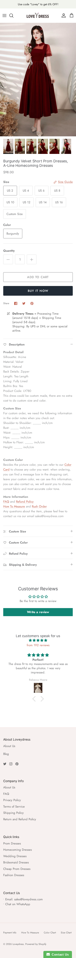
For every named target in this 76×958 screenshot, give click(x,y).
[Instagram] (10, 763)
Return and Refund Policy (19, 819)
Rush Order (39, 506)
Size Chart (66, 932)
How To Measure (14, 506)
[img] (38, 640)
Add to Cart (38, 277)
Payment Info (9, 932)
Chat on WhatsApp (17, 904)
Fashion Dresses (13, 875)
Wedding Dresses (15, 856)
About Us (9, 746)
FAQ (6, 501)
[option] (38, 79)
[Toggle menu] (4, 15)
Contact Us (59, 954)
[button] (35, 699)
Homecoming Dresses (17, 849)
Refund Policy (25, 501)
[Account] (62, 15)
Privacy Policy (12, 800)
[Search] (13, 15)
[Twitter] (4, 763)
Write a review (38, 612)
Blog (6, 754)
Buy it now (38, 291)
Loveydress (18, 944)
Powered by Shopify (35, 944)
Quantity (9, 251)
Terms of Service (14, 806)
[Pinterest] (16, 763)
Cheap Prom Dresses (16, 869)
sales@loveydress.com (28, 899)
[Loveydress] (38, 15)
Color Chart (50, 932)
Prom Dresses (12, 843)
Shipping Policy (13, 813)
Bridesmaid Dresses (16, 862)
